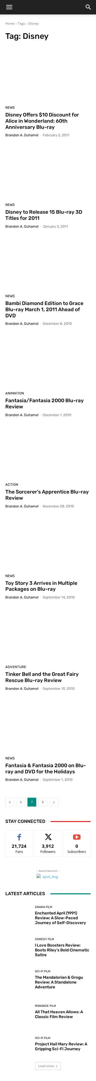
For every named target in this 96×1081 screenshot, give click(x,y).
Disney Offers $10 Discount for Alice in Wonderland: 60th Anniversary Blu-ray (42, 121)
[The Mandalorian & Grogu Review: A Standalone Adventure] (18, 979)
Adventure (15, 667)
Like (19, 834)
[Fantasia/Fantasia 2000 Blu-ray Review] (48, 360)
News (10, 107)
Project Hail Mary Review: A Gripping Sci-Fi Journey (61, 1046)
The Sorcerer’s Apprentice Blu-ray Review (47, 495)
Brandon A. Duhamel (21, 135)
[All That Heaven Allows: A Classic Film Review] (18, 1011)
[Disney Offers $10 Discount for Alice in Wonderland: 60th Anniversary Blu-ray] (48, 74)
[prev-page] (9, 802)
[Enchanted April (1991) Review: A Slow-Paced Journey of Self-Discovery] (18, 915)
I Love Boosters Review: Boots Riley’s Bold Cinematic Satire (62, 950)
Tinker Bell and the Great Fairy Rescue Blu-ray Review (42, 677)
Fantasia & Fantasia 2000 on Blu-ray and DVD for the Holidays (45, 768)
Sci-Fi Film (42, 971)
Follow (48, 834)
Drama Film (43, 907)
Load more (46, 1066)
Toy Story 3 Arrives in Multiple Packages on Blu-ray (41, 586)
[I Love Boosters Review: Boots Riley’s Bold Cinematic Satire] (18, 947)
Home (9, 23)
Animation (14, 393)
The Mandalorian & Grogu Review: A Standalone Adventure (59, 982)
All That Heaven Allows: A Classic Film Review (59, 1014)
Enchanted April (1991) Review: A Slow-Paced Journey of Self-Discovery (60, 918)
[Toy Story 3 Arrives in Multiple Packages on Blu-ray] (48, 543)
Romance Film (45, 1005)
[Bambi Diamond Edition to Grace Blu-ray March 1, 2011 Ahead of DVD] (48, 263)
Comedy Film (44, 939)
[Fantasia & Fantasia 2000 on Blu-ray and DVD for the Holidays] (48, 725)
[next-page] (53, 802)
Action (11, 484)
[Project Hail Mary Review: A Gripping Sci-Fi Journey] (18, 1044)
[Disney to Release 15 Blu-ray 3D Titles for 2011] (48, 172)
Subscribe (77, 834)
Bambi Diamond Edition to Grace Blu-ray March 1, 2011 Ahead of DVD (44, 309)
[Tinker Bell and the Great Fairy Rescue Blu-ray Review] (48, 634)
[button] (9, 7)
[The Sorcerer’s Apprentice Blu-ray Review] (48, 451)
